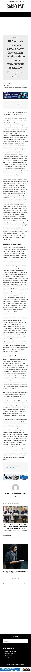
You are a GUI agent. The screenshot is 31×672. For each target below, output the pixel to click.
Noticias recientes (17, 104)
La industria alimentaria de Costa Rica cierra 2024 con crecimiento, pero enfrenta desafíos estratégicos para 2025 (15, 526)
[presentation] (4, 518)
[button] (12, 578)
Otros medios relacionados (14, 466)
